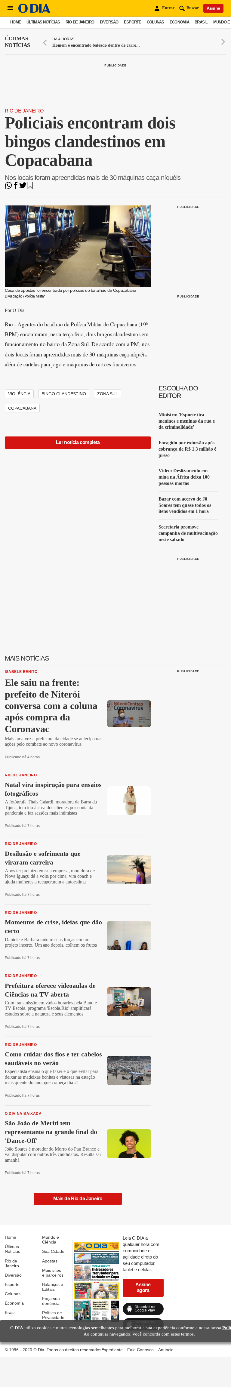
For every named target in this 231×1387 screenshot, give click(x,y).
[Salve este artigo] (30, 187)
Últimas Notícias (43, 22)
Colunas (155, 22)
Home (15, 22)
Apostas (49, 1261)
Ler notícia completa (78, 442)
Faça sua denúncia (51, 1301)
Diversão (109, 22)
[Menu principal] (10, 8)
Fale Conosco (140, 1349)
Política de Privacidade (53, 1315)
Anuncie (166, 1349)
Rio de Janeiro (80, 22)
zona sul (107, 393)
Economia (179, 22)
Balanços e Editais (52, 1287)
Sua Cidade (53, 1251)
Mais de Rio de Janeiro (77, 1198)
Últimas (17, 41)
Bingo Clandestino (64, 393)
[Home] (34, 11)
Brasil (201, 22)
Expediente (112, 1349)
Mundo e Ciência (50, 1239)
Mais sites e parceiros (52, 1273)
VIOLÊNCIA (19, 393)
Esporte (132, 22)
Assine (213, 8)
